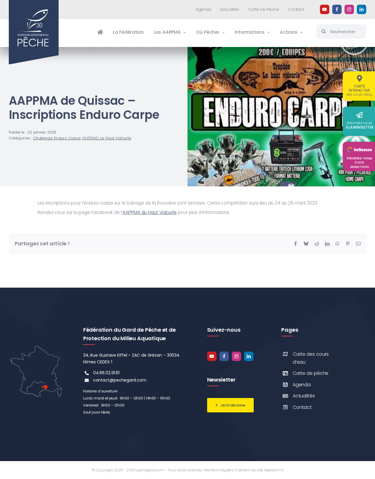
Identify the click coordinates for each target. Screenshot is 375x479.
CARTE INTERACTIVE (359, 90)
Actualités (304, 395)
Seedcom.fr (274, 470)
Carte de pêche (311, 373)
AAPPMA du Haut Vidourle (149, 212)
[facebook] (337, 9)
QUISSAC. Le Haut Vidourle (106, 138)
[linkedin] (361, 9)
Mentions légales (218, 470)
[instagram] (349, 9)
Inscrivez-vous (359, 162)
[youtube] (324, 9)
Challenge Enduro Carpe (57, 138)
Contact (302, 407)
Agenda (302, 384)
